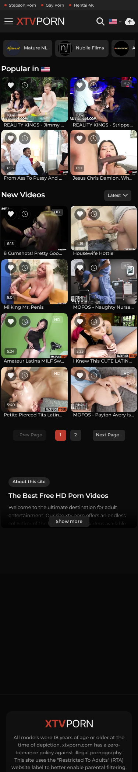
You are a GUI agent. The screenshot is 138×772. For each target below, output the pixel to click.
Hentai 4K (84, 5)
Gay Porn (55, 5)
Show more (69, 521)
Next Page (107, 435)
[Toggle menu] (8, 21)
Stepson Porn (22, 5)
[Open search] (100, 21)
